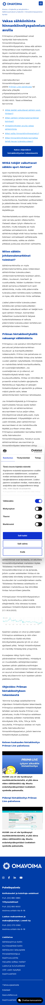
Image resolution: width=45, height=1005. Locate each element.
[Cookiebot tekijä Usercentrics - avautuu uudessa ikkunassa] (31, 450)
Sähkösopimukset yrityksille (13, 12)
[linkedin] (15, 878)
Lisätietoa (7, 937)
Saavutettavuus (9, 995)
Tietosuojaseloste (10, 985)
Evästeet (6, 990)
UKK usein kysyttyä (11, 970)
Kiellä (22, 552)
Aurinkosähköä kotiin (12, 946)
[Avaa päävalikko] (41, 3)
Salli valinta (23, 544)
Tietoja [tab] (38, 458)
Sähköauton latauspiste (13, 950)
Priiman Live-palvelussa (20, 87)
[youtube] (21, 878)
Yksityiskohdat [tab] (23, 458)
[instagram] (3, 878)
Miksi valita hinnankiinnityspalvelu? (22, 133)
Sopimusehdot (9, 974)
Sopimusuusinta (10, 958)
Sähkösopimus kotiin (12, 942)
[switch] (38, 509)
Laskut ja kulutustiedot (13, 966)
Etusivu (5, 9)
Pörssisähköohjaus (11, 954)
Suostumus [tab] (8, 458)
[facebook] (9, 878)
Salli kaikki (22, 536)
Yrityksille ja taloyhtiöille (18, 9)
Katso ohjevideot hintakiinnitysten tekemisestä (23, 151)
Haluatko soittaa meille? (14, 962)
